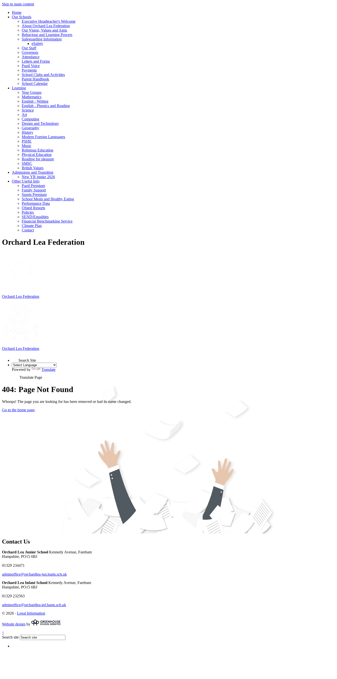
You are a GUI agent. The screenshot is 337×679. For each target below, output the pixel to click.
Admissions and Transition (32, 172)
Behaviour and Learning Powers (47, 35)
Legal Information (31, 613)
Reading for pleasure (38, 159)
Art (24, 115)
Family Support (34, 190)
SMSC (27, 163)
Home (16, 12)
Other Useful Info (25, 181)
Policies (28, 212)
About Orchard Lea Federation (46, 26)
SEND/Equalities (35, 217)
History (27, 132)
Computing (30, 119)
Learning (19, 88)
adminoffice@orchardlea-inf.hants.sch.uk (34, 605)
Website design (13, 624)
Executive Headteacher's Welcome (48, 21)
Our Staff (29, 48)
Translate (48, 369)
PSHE (27, 141)
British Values (32, 168)
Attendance (30, 57)
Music (26, 146)
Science (28, 110)
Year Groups (31, 92)
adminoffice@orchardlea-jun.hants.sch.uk (34, 574)
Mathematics (31, 97)
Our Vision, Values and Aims (44, 30)
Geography (30, 128)
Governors (30, 52)
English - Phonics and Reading (46, 106)
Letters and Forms (36, 61)
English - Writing (35, 101)
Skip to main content (18, 4)
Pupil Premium (33, 186)
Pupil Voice (31, 66)
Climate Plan (32, 226)
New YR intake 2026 (38, 177)
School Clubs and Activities (43, 75)
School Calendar (35, 83)
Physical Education (37, 154)
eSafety (37, 43)
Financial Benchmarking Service (47, 221)
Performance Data (36, 203)
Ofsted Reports (33, 208)
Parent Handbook (35, 79)
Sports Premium (34, 194)
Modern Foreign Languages (43, 137)
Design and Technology (40, 123)
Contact (28, 230)
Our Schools (21, 17)
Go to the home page (18, 410)
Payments (29, 70)
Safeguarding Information (42, 39)
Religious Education (37, 150)
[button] (15, 358)
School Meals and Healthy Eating (48, 199)
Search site (10, 637)
